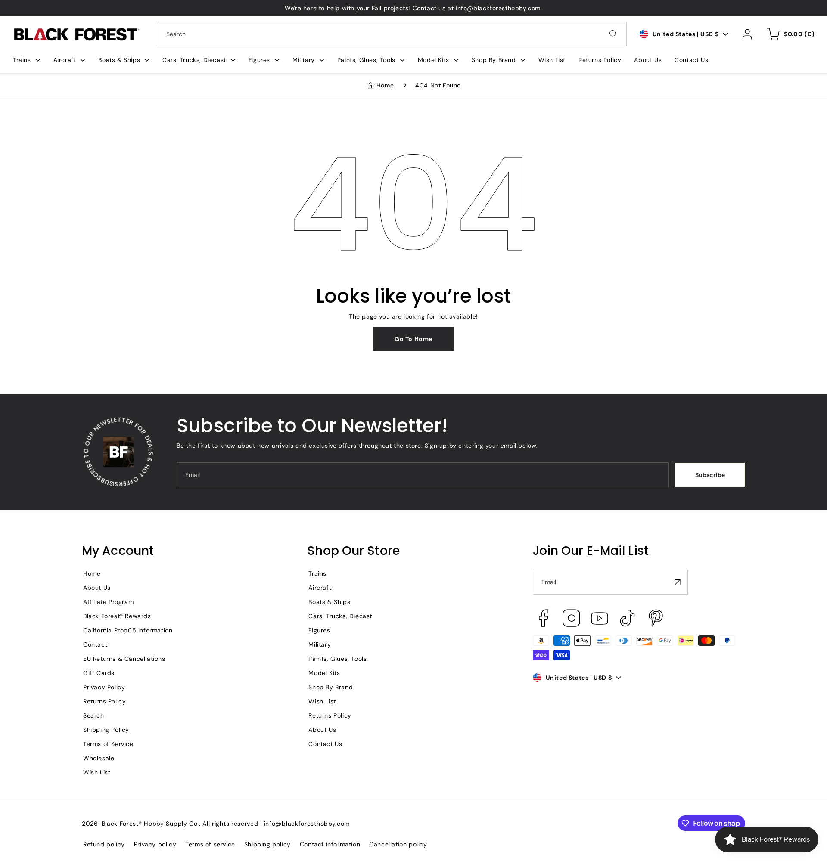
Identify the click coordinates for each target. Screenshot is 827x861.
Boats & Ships (329, 602)
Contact (95, 644)
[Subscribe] (677, 582)
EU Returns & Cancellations (124, 659)
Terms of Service (108, 744)
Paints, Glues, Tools (337, 659)
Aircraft (319, 588)
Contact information (330, 844)
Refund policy (104, 844)
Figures (319, 630)
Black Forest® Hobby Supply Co (150, 823)
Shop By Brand (330, 687)
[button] (26, 60)
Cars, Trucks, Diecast (340, 616)
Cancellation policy (398, 844)
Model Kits (324, 673)
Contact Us (325, 744)
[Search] (612, 34)
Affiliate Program (108, 602)
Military (319, 644)
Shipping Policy (106, 730)
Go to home (413, 339)
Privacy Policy (104, 687)
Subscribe (710, 475)
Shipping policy (267, 844)
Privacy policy (155, 844)
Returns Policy (104, 701)
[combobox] (392, 34)
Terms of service (210, 844)
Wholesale (98, 758)
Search (93, 715)
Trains (317, 573)
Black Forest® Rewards (117, 616)
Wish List (96, 772)
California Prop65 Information (127, 630)
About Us (97, 588)
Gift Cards (99, 673)
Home (385, 85)
